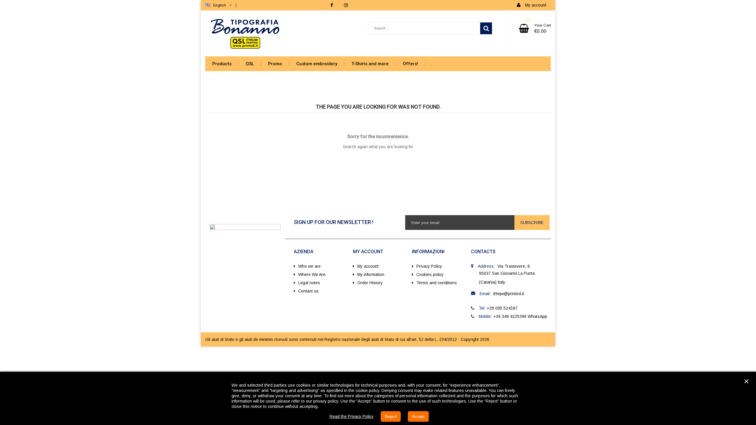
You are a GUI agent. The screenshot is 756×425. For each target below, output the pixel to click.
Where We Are (311, 274)
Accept (418, 416)
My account (368, 266)
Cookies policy (430, 274)
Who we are (309, 266)
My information (370, 274)
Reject (391, 416)
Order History (370, 282)
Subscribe (532, 222)
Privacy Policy (429, 266)
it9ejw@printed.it (508, 293)
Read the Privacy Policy (352, 416)
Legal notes (309, 282)
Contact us (308, 291)
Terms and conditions (436, 282)
